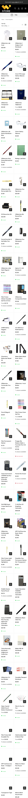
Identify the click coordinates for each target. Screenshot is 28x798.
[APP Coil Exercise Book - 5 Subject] (7, 755)
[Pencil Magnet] (7, 404)
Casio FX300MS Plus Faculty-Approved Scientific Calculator (6, 621)
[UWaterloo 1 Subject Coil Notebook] (21, 35)
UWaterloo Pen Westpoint (19, 240)
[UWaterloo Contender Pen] (7, 375)
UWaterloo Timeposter (4, 103)
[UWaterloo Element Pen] (7, 65)
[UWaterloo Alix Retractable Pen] (7, 181)
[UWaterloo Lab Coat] (7, 35)
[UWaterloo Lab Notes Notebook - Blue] (7, 123)
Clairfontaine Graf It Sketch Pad (20, 736)
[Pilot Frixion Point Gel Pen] (21, 404)
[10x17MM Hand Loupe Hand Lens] (7, 496)
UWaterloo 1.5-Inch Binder (5, 678)
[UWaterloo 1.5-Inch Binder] (7, 669)
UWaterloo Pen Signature (19, 190)
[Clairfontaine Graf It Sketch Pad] (21, 727)
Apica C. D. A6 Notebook (19, 269)
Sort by (3, 23)
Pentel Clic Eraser (20, 474)
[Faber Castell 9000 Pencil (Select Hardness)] (7, 698)
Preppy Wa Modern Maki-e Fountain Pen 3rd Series (20, 444)
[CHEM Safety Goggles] (7, 319)
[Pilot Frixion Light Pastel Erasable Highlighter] (7, 550)
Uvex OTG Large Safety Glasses (20, 75)
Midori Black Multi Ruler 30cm (20, 357)
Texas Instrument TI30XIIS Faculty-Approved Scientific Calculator (6, 477)
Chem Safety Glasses (19, 132)
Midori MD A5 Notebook (19, 649)
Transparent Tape (6, 792)
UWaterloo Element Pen (5, 75)
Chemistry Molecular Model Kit (6, 358)
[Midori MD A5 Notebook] (21, 640)
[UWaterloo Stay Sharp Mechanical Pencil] (7, 150)
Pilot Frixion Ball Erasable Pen (6, 736)
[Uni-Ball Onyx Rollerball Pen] (21, 319)
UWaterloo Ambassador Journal (5, 533)
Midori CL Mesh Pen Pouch (20, 765)
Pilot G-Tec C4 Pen (19, 707)
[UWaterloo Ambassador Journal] (7, 523)
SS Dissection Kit (6, 214)
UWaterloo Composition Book (20, 298)
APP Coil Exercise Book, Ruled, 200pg (20, 533)
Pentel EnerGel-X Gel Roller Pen (6, 240)
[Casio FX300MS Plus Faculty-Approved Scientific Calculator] (7, 609)
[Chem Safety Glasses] (21, 123)
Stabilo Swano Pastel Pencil (5, 590)
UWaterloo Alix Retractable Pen (6, 190)
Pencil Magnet (5, 412)
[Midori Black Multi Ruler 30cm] (21, 348)
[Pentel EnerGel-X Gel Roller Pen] (7, 231)
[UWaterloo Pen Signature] (21, 181)
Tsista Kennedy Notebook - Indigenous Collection (6, 651)
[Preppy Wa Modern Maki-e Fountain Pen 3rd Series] (21, 433)
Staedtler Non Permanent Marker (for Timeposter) (21, 560)
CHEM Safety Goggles (5, 328)
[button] (22, 8)
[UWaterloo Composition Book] (21, 289)
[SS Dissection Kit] (7, 206)
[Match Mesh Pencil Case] (21, 784)
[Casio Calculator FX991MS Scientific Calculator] (21, 581)
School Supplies (9, 19)
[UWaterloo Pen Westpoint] (21, 231)
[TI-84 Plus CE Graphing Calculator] (21, 496)
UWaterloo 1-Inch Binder (20, 384)
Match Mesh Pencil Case (19, 793)
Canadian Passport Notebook (21, 678)
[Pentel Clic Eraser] (21, 465)
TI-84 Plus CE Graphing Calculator (19, 506)
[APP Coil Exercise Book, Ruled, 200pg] (21, 523)
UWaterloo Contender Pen (6, 384)
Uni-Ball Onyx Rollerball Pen (19, 328)
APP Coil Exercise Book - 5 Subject (6, 765)
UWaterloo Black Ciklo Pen (20, 619)
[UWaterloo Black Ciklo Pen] (21, 609)
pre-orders (15, 2)
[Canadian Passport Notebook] (21, 669)
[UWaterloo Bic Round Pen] (21, 206)
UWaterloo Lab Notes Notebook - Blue (6, 133)
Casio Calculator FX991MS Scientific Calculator (20, 591)
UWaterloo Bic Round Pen (19, 215)
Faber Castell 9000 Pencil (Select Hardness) (6, 708)
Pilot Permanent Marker (6, 442)
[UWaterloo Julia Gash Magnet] (7, 260)
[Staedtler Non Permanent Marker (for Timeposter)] (21, 550)
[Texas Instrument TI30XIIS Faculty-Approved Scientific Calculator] (7, 465)
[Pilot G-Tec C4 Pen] (21, 698)
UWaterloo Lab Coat (5, 44)
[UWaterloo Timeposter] (7, 94)
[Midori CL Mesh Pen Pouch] (21, 755)
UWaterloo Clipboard (18, 103)
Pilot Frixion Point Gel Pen (20, 413)
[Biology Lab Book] (21, 150)
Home (3, 19)
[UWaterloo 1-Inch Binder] (21, 375)
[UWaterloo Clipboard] (21, 94)
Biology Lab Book (20, 158)
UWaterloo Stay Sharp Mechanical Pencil (6, 160)
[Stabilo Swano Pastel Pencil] (7, 581)
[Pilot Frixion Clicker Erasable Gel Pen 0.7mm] (7, 289)
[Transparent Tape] (7, 784)
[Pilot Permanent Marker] (7, 433)
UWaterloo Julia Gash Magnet (6, 269)
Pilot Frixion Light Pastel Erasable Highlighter (6, 560)
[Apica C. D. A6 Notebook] (21, 260)
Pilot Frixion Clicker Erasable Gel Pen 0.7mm (6, 299)
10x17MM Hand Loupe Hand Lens (6, 505)
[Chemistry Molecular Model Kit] (7, 348)
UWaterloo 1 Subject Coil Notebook (19, 45)
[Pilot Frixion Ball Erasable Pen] (7, 727)
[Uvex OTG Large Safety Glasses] (21, 65)
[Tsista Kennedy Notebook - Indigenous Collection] (7, 640)
